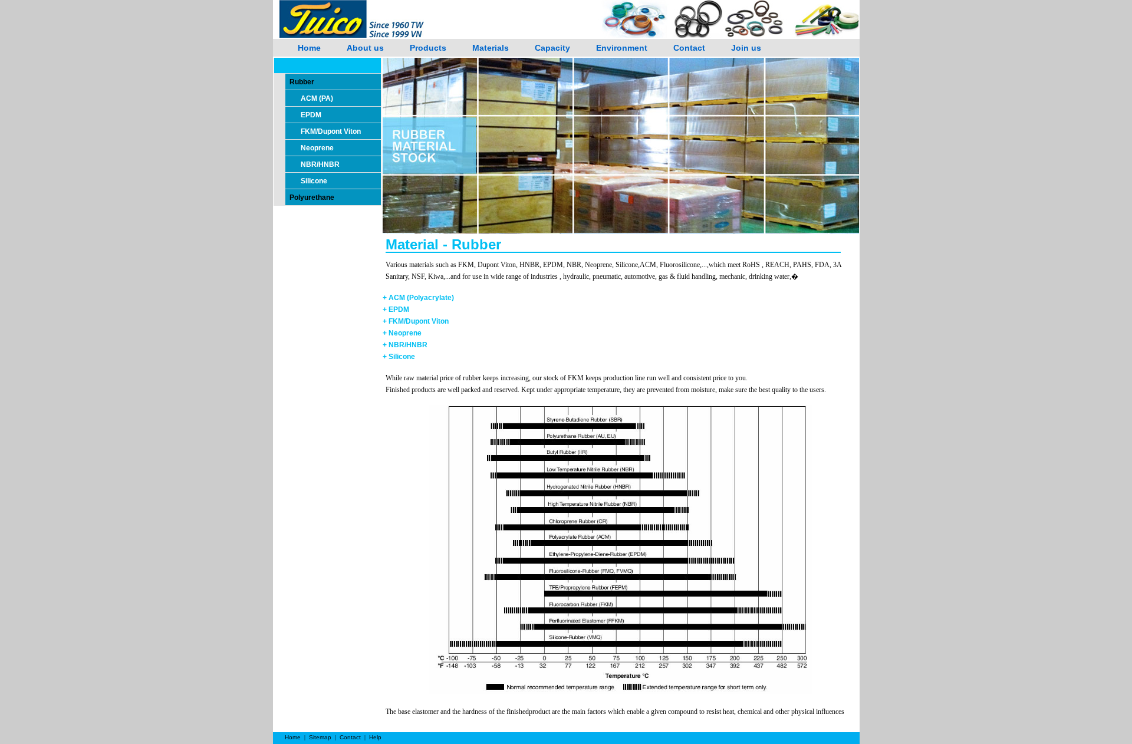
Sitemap (320, 737)
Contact (689, 47)
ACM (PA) (317, 98)
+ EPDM (396, 309)
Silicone (314, 181)
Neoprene (317, 148)
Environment (621, 47)
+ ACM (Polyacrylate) (418, 298)
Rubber (300, 82)
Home (309, 47)
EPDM (311, 115)
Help (375, 737)
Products (428, 47)
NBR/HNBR (320, 164)
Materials (490, 47)
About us (365, 47)
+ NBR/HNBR (405, 345)
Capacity (552, 47)
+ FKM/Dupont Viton (416, 321)
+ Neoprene (402, 333)
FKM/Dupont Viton (331, 131)
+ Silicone (399, 357)
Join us (746, 47)
